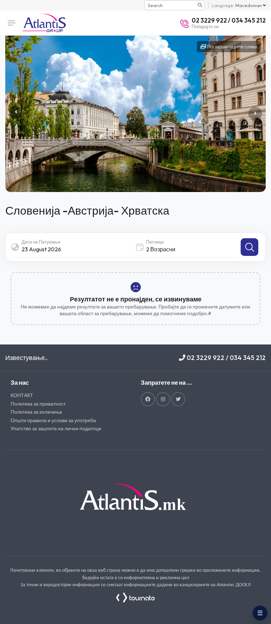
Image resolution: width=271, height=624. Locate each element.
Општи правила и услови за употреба (53, 420)
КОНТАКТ (22, 395)
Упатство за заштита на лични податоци (56, 428)
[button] (255, 114)
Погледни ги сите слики (231, 46)
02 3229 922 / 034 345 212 (225, 358)
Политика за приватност (38, 404)
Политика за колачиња (36, 412)
